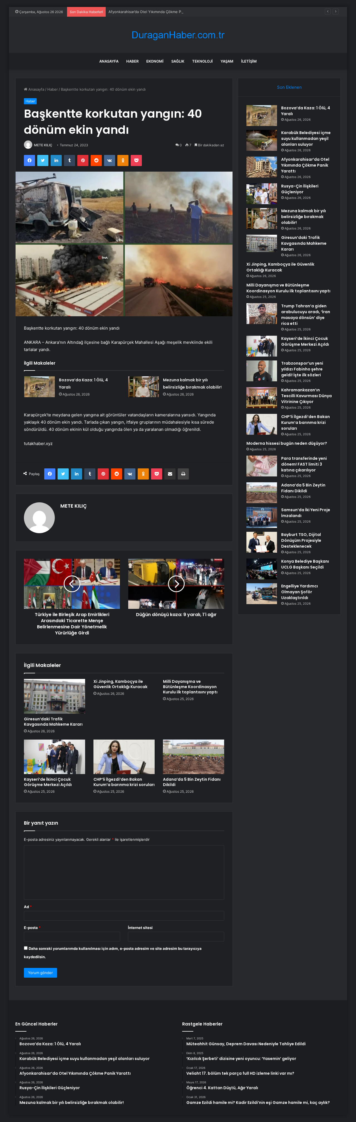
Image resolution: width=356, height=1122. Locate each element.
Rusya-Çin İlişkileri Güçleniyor (299, 189)
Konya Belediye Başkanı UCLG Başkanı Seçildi (305, 564)
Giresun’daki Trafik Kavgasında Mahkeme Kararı (53, 721)
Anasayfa (108, 61)
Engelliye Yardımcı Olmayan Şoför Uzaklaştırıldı (299, 591)
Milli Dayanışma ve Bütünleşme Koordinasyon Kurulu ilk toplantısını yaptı (190, 687)
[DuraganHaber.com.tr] (178, 35)
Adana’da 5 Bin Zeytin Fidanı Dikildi (192, 782)
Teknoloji (202, 61)
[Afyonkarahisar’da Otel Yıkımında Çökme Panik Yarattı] (261, 167)
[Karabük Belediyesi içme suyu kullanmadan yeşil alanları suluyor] (261, 140)
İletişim (249, 61)
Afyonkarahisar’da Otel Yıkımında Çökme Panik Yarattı (154, 11)
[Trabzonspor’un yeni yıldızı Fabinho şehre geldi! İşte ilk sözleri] (261, 370)
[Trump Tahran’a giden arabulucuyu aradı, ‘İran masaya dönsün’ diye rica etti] (261, 313)
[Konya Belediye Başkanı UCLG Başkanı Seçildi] (261, 568)
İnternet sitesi (140, 927)
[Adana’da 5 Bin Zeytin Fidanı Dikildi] (193, 757)
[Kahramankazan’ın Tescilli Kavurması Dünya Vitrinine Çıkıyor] (261, 397)
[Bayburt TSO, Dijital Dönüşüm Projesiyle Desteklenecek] (261, 542)
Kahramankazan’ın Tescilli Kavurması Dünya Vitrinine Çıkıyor (306, 395)
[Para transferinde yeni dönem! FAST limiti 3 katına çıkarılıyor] (261, 466)
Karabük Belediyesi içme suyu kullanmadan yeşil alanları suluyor (306, 138)
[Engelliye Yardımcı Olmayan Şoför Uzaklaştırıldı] (261, 593)
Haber (132, 61)
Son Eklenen (289, 87)
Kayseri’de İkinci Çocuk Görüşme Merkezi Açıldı (48, 782)
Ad (28, 906)
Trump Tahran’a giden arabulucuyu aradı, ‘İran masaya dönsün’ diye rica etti (305, 314)
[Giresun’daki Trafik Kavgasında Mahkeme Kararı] (54, 696)
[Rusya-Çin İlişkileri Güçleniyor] (261, 193)
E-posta (32, 927)
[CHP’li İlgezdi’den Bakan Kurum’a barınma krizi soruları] (124, 757)
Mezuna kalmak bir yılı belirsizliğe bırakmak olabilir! (303, 216)
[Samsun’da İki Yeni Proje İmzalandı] (261, 517)
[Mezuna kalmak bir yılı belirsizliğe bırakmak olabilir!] (143, 386)
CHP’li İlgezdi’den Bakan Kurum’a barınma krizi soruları (124, 782)
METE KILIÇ (43, 145)
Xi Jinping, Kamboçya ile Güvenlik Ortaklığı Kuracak (120, 684)
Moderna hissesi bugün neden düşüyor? (286, 443)
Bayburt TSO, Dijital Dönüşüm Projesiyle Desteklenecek (301, 540)
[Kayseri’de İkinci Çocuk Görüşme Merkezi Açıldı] (54, 757)
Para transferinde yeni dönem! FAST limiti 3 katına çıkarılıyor (304, 464)
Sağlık (177, 61)
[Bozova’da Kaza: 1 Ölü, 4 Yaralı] (39, 386)
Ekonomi (155, 61)
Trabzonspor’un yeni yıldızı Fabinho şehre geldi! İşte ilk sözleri (302, 369)
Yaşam (227, 61)
